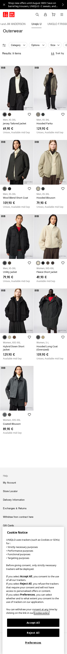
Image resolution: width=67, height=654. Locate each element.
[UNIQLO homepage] (9, 14)
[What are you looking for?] (37, 14)
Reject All (33, 632)
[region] (33, 590)
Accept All (33, 622)
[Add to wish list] (29, 114)
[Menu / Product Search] (62, 14)
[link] (37, 4)
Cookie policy (41, 613)
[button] (17, 88)
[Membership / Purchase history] (45, 14)
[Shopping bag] (54, 14)
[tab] (36, 24)
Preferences (33, 642)
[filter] (4, 45)
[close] (4, 5)
